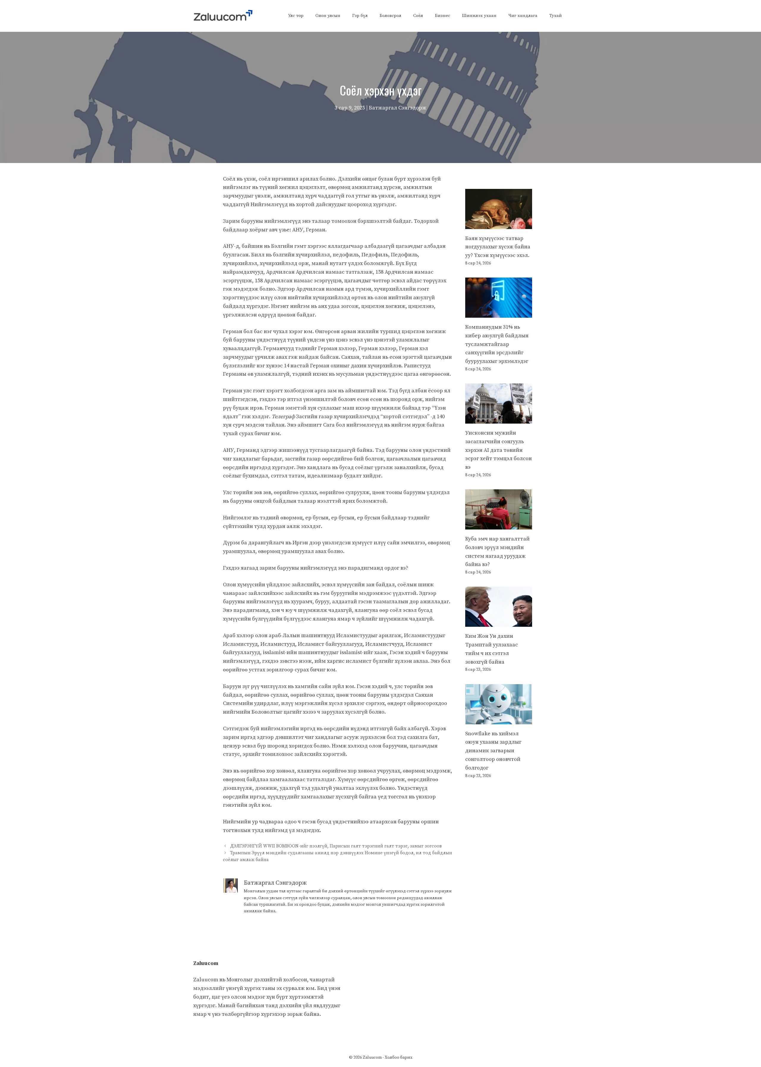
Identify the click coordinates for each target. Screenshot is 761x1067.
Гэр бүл (360, 15)
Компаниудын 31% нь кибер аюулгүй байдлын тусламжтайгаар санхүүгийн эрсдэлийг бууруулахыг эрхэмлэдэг (497, 344)
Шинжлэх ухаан (479, 15)
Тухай (555, 15)
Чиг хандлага (522, 15)
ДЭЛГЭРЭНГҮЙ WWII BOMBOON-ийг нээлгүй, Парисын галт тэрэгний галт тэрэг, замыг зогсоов (336, 846)
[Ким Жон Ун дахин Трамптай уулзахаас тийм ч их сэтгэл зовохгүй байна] (498, 622)
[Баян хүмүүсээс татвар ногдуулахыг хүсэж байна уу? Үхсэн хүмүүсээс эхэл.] (498, 224)
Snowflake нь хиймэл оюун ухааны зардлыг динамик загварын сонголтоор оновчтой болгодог (493, 750)
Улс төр (296, 15)
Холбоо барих (398, 1057)
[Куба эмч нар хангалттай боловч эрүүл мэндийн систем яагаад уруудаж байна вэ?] (498, 524)
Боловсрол (390, 15)
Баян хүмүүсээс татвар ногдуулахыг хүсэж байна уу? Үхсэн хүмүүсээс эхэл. (497, 247)
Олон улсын (327, 15)
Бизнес (442, 15)
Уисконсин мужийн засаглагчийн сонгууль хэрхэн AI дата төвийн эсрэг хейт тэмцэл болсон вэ (498, 450)
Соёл (418, 15)
